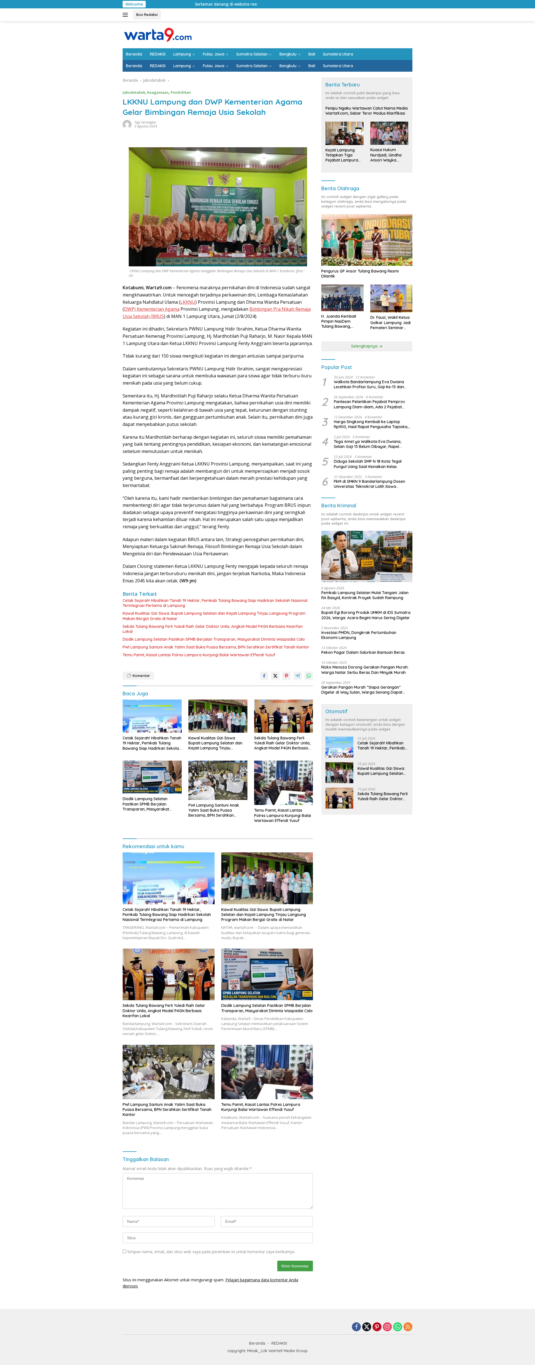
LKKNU (187, 302)
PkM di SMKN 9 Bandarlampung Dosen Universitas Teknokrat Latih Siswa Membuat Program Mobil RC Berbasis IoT (372, 484)
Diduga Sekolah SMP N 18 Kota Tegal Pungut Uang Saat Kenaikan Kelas (368, 464)
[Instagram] (387, 1327)
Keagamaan (158, 92)
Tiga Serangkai (145, 122)
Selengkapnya (365, 346)
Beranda (134, 54)
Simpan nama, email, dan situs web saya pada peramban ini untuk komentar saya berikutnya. (211, 1251)
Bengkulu (287, 54)
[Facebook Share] (264, 676)
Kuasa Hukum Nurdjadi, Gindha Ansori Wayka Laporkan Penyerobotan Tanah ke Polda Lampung (386, 155)
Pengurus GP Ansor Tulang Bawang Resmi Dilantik (360, 274)
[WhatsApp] (397, 1327)
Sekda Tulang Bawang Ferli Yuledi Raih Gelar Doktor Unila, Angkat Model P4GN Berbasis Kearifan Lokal (213, 629)
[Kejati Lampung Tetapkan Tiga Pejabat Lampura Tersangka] (344, 133)
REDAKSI (158, 54)
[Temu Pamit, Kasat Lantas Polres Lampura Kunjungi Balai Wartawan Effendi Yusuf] (283, 783)
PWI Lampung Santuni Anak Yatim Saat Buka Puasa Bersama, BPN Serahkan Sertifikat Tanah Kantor (216, 647)
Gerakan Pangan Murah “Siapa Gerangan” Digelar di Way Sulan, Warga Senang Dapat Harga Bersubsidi (361, 690)
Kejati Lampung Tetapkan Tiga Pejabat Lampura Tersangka (341, 155)
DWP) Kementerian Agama (151, 309)
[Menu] (126, 15)
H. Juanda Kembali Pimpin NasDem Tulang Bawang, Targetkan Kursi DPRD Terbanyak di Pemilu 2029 (342, 321)
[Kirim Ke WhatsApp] (309, 676)
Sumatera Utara (338, 54)
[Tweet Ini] (275, 676)
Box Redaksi (147, 14)
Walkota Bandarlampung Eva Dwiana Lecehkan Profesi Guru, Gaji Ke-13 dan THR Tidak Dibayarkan (369, 385)
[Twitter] (366, 1327)
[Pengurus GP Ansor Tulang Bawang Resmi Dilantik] (366, 240)
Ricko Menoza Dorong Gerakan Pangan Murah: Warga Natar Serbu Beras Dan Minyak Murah (364, 670)
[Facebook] (356, 1327)
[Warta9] (157, 34)
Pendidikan (181, 92)
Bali (311, 54)
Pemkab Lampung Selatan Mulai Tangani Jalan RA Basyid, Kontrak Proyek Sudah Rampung (364, 595)
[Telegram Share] (297, 676)
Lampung (182, 54)
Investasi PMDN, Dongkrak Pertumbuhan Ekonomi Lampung (358, 635)
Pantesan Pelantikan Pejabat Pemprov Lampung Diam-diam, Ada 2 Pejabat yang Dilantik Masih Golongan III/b (369, 404)
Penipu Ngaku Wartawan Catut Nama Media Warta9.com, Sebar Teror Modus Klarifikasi (366, 111)
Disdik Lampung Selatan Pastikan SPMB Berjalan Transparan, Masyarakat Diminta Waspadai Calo (214, 639)
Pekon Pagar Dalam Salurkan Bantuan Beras (363, 652)
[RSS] (407, 1327)
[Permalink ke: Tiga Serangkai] (127, 124)
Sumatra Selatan (252, 54)
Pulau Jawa (213, 54)
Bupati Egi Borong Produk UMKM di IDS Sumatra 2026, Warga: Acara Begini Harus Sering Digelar (365, 615)
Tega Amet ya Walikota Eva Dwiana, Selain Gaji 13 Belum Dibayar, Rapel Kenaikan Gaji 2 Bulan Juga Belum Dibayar (367, 444)
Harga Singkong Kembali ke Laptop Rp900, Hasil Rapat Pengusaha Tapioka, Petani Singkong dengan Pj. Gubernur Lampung (371, 424)
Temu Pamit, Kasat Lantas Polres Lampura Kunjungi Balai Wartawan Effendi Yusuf (199, 654)
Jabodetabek (134, 92)
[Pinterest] (377, 1327)
